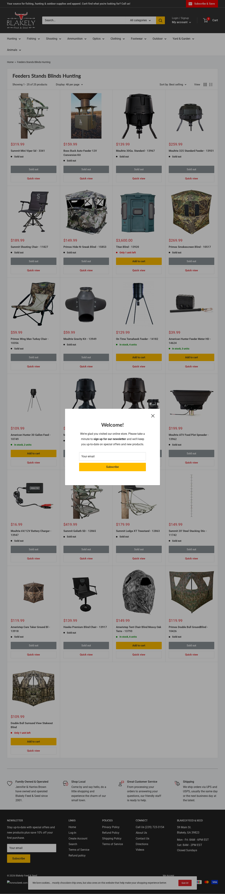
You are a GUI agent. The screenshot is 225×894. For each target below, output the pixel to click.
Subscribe (112, 467)
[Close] (153, 415)
